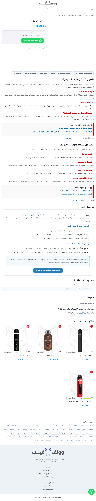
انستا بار (91, 433)
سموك (14, 425)
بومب (7, 425)
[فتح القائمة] (92, 9)
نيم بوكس (69, 440)
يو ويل (77, 132)
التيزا (91, 440)
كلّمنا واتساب (69, 138)
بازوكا (78, 429)
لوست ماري (71, 429)
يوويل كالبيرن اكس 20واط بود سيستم (80, 401)
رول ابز (70, 433)
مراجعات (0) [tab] (17, 73)
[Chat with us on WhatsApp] (91, 492)
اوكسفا (71, 132)
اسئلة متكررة (48, 486)
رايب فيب (32, 429)
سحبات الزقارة (86, 128)
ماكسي (83, 433)
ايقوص (21, 425)
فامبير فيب (60, 440)
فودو (24, 433)
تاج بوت (91, 429)
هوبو (75, 436)
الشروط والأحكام (48, 470)
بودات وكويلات (75, 128)
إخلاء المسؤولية (48, 489)
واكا (63, 436)
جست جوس (78, 440)
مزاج (18, 433)
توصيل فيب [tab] (44, 73)
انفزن (12, 433)
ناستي (39, 429)
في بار (36, 425)
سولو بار (47, 429)
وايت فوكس (40, 440)
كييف (77, 433)
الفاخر (62, 429)
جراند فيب (28, 425)
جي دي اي (83, 425)
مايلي (47, 132)
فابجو (69, 436)
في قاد (68, 425)
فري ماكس (55, 429)
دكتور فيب (75, 425)
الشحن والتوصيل (48, 483)
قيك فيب (57, 132)
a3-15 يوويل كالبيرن (85, 356)
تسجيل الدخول (81, 313)
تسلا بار (82, 436)
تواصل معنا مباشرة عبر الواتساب (48, 270)
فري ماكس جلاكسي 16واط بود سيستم (16, 356)
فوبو (51, 132)
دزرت (86, 440)
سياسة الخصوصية (48, 477)
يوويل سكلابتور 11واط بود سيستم (50, 356)
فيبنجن (38, 433)
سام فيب (57, 436)
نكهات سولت (64, 128)
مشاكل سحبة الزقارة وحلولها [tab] (60, 73)
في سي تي (63, 433)
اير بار (61, 425)
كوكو (50, 436)
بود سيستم (37, 49)
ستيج (55, 425)
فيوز (42, 132)
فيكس (89, 132)
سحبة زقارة (31, 49)
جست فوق (36, 132)
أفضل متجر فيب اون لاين (37, 215)
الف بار (49, 425)
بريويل (48, 440)
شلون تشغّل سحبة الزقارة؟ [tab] (83, 73)
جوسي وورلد (46, 433)
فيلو (19, 436)
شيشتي (25, 429)
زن (53, 440)
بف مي (24, 436)
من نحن (48, 467)
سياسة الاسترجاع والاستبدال (48, 474)
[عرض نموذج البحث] (48, 9)
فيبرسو (64, 132)
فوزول (91, 425)
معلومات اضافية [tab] (30, 73)
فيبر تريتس (90, 436)
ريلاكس (83, 132)
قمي (18, 429)
